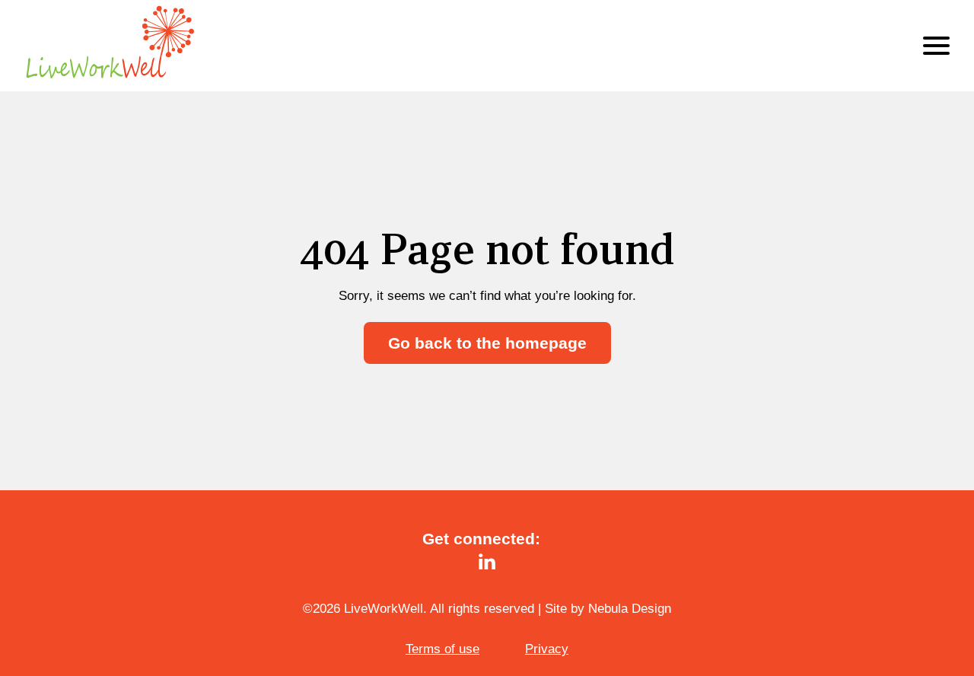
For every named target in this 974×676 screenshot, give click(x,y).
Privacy (546, 649)
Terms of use (442, 649)
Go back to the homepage (487, 343)
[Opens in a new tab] (487, 562)
